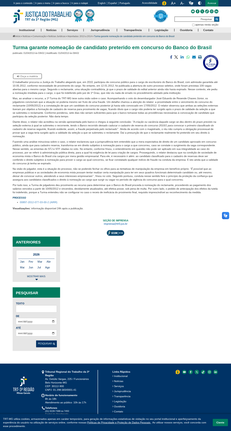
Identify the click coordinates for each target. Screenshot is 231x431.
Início (18, 36)
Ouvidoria (119, 406)
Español (112, 3)
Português (124, 3)
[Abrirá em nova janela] (193, 11)
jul (39, 267)
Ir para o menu (42, 3)
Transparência (122, 396)
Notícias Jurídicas (57, 36)
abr (49, 261)
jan (22, 261)
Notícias (26, 36)
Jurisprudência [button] (100, 30)
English (102, 3)
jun (31, 267)
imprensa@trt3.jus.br (115, 224)
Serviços (119, 386)
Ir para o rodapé (79, 3)
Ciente (220, 422)
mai (22, 267)
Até (18, 327)
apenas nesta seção (206, 24)
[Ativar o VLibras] (191, 3)
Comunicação (39, 36)
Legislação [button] (161, 30)
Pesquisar (45, 343)
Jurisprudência (122, 391)
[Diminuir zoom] (182, 3)
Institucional (121, 376)
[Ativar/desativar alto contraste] (199, 3)
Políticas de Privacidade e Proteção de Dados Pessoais (119, 422)
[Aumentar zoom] (173, 3)
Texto (20, 303)
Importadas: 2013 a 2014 (79, 36)
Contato (118, 411)
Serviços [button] (72, 30)
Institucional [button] (27, 30)
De (17, 316)
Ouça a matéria (29, 76)
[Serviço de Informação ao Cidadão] (164, 3)
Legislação (120, 401)
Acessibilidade (149, 3)
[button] (211, 3)
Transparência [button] (133, 30)
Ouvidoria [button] (186, 30)
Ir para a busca (61, 3)
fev (31, 261)
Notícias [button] (51, 30)
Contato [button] (208, 30)
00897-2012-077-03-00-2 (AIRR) (38, 202)
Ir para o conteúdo (23, 3)
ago (47, 267)
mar (40, 261)
